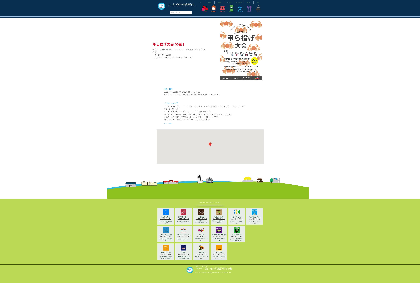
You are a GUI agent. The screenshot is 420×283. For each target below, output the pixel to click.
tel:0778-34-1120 (219, 218)
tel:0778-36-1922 (201, 236)
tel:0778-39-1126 (183, 254)
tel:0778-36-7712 (219, 236)
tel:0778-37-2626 (183, 236)
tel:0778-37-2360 (166, 218)
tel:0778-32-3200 (201, 218)
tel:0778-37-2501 (166, 254)
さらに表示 (168, 123)
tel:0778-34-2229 (201, 254)
